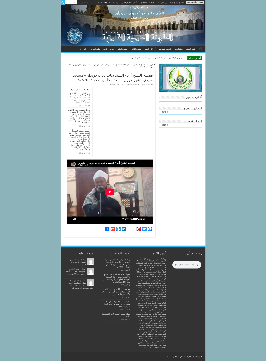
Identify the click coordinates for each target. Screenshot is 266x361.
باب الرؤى (82, 49)
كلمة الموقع (190, 49)
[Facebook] (87, 2)
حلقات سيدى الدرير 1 (154, 309)
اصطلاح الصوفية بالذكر (151, 263)
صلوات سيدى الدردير (159, 332)
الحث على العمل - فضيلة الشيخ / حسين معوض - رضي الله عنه (151, 272)
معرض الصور (126, 2)
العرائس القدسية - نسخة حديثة (156, 287)
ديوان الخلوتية (108, 49)
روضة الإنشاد (162, 2)
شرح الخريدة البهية (150, 318)
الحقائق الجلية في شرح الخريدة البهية (151, 274)
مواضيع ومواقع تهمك (177, 2)
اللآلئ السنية (149, 49)
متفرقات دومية (105, 2)
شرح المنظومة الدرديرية (146, 323)
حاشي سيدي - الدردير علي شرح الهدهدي (153, 307)
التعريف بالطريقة (164, 49)
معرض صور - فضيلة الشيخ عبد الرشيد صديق (152, 345)
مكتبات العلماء (122, 49)
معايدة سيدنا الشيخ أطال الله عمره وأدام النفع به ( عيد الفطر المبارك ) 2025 (116, 304)
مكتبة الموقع (95, 49)
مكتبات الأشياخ (136, 49)
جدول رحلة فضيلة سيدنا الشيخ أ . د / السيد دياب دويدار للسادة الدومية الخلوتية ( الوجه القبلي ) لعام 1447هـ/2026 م (116, 278)
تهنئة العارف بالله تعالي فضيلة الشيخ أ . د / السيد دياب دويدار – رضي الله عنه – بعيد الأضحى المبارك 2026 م (116, 263)
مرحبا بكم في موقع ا (178, 58)
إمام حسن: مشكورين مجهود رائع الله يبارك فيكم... (78, 262)
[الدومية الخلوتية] (133, 25)
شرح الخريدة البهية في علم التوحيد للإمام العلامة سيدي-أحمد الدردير (152, 321)
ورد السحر (163, 347)
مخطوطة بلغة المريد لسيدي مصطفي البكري (152, 343)
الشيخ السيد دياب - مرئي (136, 65)
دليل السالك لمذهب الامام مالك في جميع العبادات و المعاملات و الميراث (151, 314)
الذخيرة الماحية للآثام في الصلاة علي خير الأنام (151, 276)
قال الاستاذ (157, 336)
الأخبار (136, 2)
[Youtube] (82, 2)
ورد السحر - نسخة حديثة (151, 347)
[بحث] (63, 2)
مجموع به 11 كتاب (147, 338)
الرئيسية (200, 49)
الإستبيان (116, 2)
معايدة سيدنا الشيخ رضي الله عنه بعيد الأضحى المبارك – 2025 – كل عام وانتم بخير (116, 291)
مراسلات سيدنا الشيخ (148, 2)
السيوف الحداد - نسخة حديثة (145, 285)
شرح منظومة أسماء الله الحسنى (156, 325)
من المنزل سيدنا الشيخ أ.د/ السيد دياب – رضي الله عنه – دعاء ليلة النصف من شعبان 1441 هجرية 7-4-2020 (79, 97)
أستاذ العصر (178, 49)
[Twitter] (85, 2)
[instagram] (79, 2)
